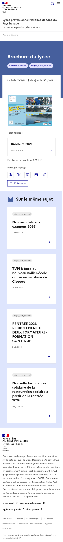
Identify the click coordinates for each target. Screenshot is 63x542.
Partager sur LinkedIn (27, 175)
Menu (59, 4)
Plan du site (7, 518)
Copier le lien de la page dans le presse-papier (45, 175)
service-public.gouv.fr (31, 503)
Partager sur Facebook (10, 175)
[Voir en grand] (30, 111)
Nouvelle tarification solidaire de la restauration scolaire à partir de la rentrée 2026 (30, 392)
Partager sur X (19, 175)
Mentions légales (33, 518)
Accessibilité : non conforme (29, 523)
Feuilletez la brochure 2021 (23, 160)
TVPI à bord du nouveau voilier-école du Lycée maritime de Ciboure (29, 275)
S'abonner (20, 183)
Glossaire (19, 518)
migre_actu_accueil (41, 65)
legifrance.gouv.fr (11, 509)
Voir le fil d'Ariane (10, 35)
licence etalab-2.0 (10, 538)
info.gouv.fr (8, 503)
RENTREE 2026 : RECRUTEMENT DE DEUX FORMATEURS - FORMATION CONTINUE (29, 332)
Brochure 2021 (21, 144)
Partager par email (36, 175)
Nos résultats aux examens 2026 (26, 224)
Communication (17, 65)
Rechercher (53, 4)
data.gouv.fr (32, 509)
